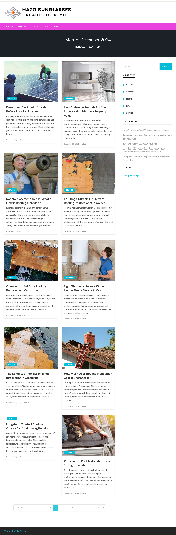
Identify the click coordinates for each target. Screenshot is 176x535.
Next (100, 507)
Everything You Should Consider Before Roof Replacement (27, 109)
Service (57, 26)
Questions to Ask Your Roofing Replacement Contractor (26, 288)
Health (35, 26)
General (22, 26)
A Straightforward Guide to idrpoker (140, 143)
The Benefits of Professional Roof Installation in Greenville (28, 375)
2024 (91, 47)
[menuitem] (8, 26)
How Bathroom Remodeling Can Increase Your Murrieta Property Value (85, 111)
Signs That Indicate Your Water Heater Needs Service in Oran (84, 288)
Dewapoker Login (131, 175)
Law (46, 26)
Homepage (80, 47)
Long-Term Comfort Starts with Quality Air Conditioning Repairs (27, 426)
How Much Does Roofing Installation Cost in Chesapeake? (88, 375)
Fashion (8, 26)
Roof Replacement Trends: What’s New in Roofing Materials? (28, 201)
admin (26, 140)
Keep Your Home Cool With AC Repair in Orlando (146, 129)
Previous (20, 507)
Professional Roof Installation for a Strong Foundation (87, 463)
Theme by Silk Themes (16, 531)
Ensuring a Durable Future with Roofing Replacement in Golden (84, 201)
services (11, 98)
